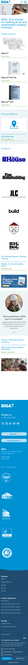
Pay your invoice (13, 440)
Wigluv (3, 579)
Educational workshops (8, 626)
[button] (2, 423)
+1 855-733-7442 (8, 417)
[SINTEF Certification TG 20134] (14, 553)
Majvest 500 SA (6, 582)
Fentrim (3, 588)
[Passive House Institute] (14, 533)
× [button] (26, 638)
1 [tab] (12, 332)
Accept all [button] (7, 658)
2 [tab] (14, 332)
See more (3, 591)
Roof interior (5, 601)
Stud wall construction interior (10, 604)
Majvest (3, 585)
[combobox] (24, 638)
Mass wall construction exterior (11, 613)
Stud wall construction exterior (10, 607)
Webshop (13, 434)
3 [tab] (15, 332)
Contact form (5, 458)
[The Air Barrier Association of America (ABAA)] (14, 477)
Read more (19, 645)
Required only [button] (20, 658)
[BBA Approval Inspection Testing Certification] (14, 496)
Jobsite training (6, 623)
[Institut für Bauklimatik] (14, 514)
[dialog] (14, 650)
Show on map (5, 456)
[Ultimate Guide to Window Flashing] (14, 281)
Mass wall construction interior (10, 610)
